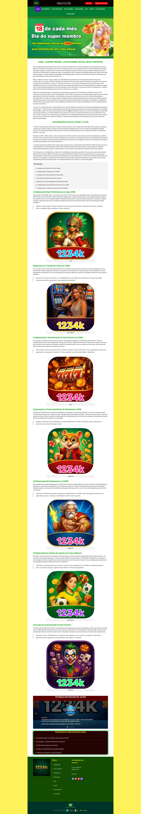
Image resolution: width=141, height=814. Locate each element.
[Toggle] (34, 738)
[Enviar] (69, 3)
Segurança (79, 9)
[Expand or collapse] (106, 164)
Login (91, 9)
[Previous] (31, 37)
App (86, 9)
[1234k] (43, 3)
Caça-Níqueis (100, 9)
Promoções (70, 14)
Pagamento (45, 9)
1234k (38, 9)
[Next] (110, 37)
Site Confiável (57, 9)
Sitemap (74, 774)
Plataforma (68, 9)
